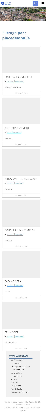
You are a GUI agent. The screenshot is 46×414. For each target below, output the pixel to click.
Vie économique (17, 360)
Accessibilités (23, 402)
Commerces (17, 363)
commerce (10, 81)
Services (14, 379)
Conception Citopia (23, 405)
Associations (17, 376)
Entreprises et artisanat (21, 366)
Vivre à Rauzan (18, 356)
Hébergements (18, 370)
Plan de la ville (16, 389)
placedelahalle (19, 81)
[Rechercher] (35, 3)
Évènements (16, 386)
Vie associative (16, 373)
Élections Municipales (19, 392)
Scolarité (14, 382)
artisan (9, 132)
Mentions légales (11, 402)
